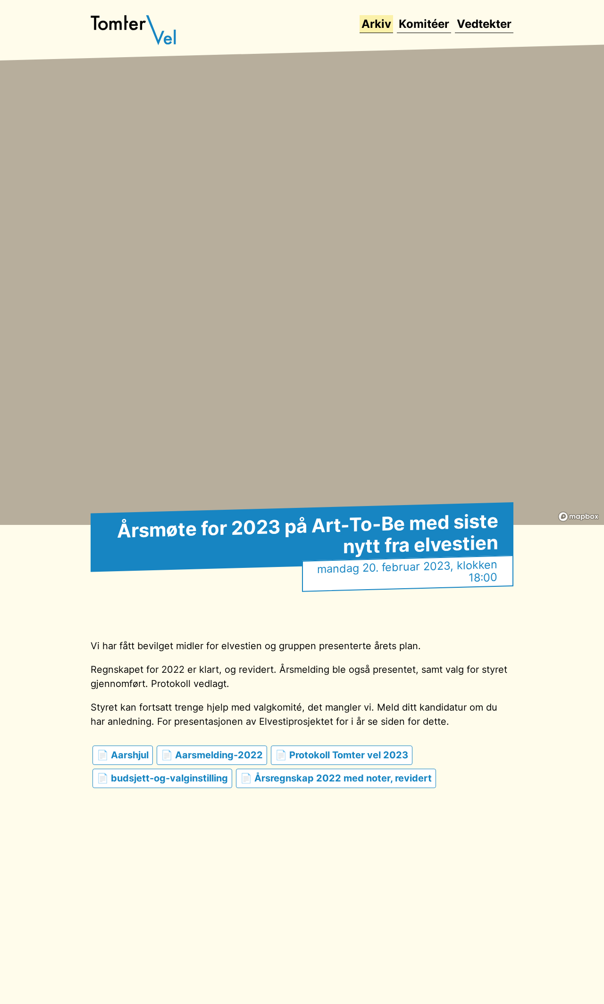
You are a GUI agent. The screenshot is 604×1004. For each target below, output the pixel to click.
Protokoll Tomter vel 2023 (348, 755)
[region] (302, 274)
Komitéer (424, 24)
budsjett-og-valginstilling (169, 778)
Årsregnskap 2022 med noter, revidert (343, 778)
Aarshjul (130, 755)
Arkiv (376, 24)
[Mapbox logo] (578, 516)
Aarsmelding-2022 (219, 755)
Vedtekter (484, 24)
